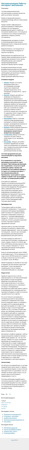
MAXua (12, 440)
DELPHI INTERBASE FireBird (12, 429)
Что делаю (4, 406)
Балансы (7, 127)
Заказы (6, 82)
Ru (6, 394)
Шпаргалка (4, 404)
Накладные (8, 118)
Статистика (8, 134)
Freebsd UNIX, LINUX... (10, 431)
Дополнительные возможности (14, 420)
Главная (3, 401)
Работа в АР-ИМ (5, 402)
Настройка (7, 142)
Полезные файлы (9, 433)
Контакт (3, 408)
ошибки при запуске (10, 418)
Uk (10, 394)
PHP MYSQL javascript (10, 428)
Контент (7, 95)
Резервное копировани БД (12, 414)
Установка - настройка (11, 416)
